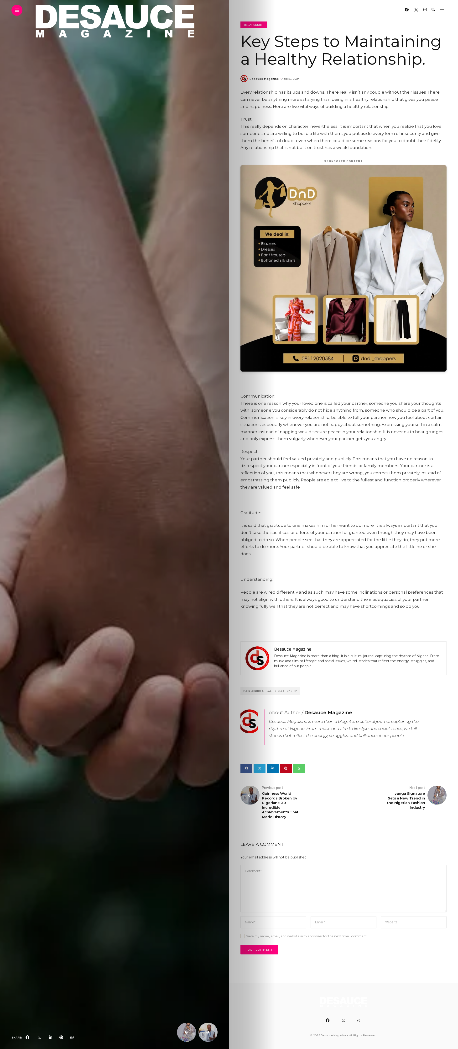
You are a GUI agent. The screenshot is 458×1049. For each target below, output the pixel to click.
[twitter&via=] (39, 1037)
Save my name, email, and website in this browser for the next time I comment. (306, 936)
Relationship (253, 25)
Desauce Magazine (264, 78)
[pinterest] (61, 1037)
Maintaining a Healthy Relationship (270, 691)
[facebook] (27, 1037)
